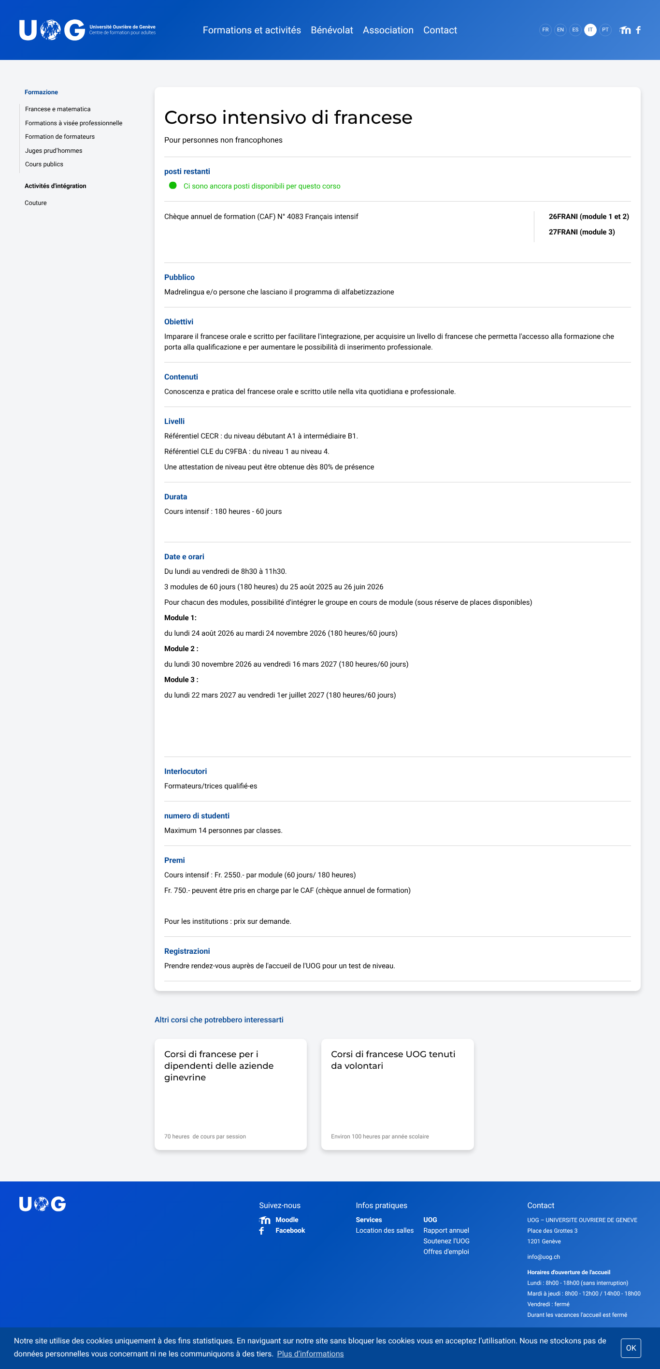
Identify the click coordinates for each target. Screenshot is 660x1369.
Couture (36, 203)
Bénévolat (332, 30)
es (576, 30)
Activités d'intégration (55, 186)
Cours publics (44, 164)
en (560, 30)
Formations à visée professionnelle (73, 123)
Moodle (286, 1220)
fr (546, 30)
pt (605, 30)
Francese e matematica (57, 109)
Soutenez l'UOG (446, 1241)
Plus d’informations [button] (310, 1353)
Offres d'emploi (446, 1252)
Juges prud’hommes (53, 151)
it (590, 30)
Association (388, 30)
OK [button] (631, 1348)
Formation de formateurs (60, 137)
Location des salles (385, 1231)
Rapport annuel (446, 1231)
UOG (430, 1220)
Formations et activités (252, 30)
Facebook (290, 1231)
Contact (440, 30)
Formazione (41, 92)
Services (369, 1220)
